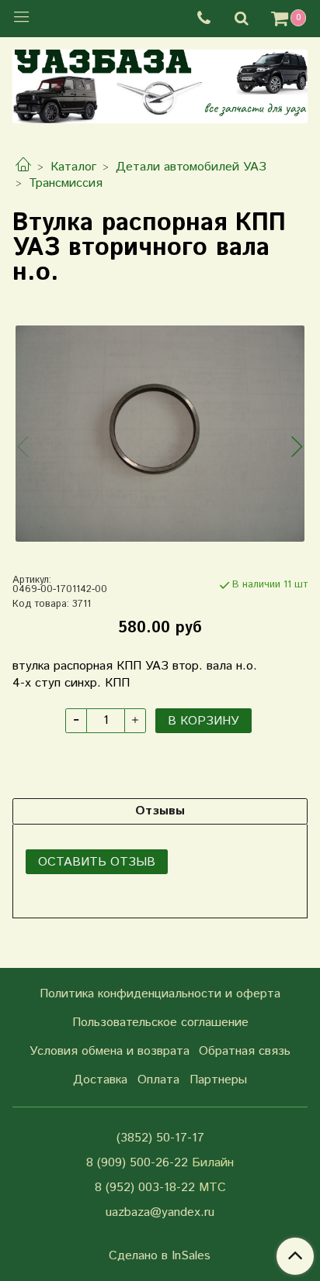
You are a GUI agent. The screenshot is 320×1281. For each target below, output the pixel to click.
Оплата (158, 1080)
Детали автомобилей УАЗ (191, 167)
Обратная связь (244, 1051)
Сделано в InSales (159, 1256)
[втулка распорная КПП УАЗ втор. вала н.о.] (160, 433)
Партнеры (218, 1080)
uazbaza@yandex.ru (160, 1212)
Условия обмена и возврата (110, 1051)
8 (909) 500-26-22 (137, 1163)
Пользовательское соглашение (160, 1022)
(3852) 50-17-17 (160, 1138)
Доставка (100, 1080)
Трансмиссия (66, 183)
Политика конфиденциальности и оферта (160, 994)
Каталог (73, 167)
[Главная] (23, 167)
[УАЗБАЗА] (160, 83)
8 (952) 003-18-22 (145, 1188)
